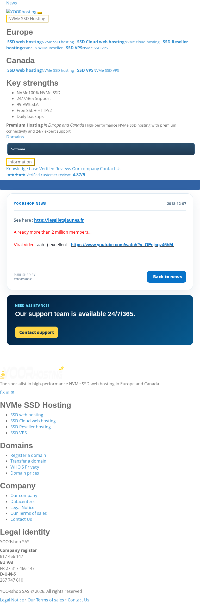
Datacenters (22, 501)
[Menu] (40, 13)
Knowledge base (22, 169)
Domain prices (24, 473)
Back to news (167, 277)
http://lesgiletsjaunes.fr (59, 220)
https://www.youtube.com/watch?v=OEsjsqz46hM (122, 244)
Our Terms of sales (28, 513)
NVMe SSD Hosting (27, 18)
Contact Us (111, 169)
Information (20, 162)
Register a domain (28, 455)
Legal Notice (22, 507)
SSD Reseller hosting (30, 427)
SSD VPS (18, 433)
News (11, 3)
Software (18, 149)
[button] (6, 9)
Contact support (36, 332)
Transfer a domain (28, 461)
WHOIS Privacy (24, 467)
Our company (85, 169)
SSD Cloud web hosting (33, 421)
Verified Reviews (55, 169)
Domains (15, 137)
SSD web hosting (26, 415)
